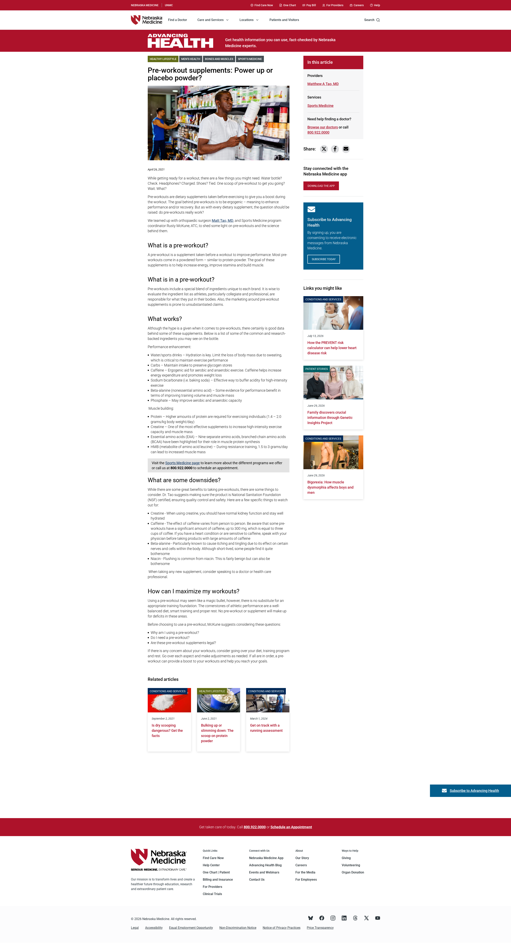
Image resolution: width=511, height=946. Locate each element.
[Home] (147, 20)
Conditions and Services (167, 691)
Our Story (302, 858)
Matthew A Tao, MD (323, 84)
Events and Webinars (264, 872)
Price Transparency (320, 928)
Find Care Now (213, 858)
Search (369, 20)
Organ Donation (353, 872)
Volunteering (351, 865)
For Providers (212, 887)
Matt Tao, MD (222, 220)
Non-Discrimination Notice (237, 928)
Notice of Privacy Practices (281, 928)
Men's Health (191, 59)
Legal (135, 928)
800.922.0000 (318, 132)
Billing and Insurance (218, 879)
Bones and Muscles (220, 59)
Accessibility (154, 928)
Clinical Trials (212, 894)
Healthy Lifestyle (164, 59)
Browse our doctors (322, 127)
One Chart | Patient (216, 872)
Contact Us (256, 879)
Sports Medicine (251, 59)
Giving (346, 858)
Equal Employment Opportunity (191, 928)
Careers (301, 865)
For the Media (305, 872)
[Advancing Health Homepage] (186, 41)
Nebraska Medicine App (266, 858)
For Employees (306, 879)
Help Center (211, 865)
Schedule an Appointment (291, 827)
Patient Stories (316, 368)
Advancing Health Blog (265, 865)
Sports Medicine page (182, 463)
